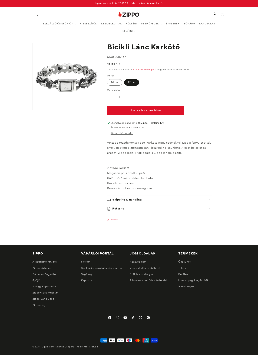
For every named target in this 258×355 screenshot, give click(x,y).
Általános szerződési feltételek (149, 280)
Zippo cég (38, 305)
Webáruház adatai (122, 133)
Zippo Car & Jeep (43, 299)
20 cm (115, 82)
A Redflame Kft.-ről (44, 262)
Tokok (182, 268)
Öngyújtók (184, 262)
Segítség (86, 274)
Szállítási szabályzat (142, 274)
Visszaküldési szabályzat (145, 268)
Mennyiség (113, 90)
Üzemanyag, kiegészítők (193, 280)
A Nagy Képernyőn (44, 286)
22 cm (131, 82)
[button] (36, 14)
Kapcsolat (87, 280)
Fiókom (85, 262)
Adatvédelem (138, 262)
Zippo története (42, 268)
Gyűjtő (36, 280)
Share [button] (114, 219)
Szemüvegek (186, 286)
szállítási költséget (143, 70)
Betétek (183, 274)
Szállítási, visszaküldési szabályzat (102, 268)
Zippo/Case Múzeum (45, 293)
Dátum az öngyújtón (44, 274)
